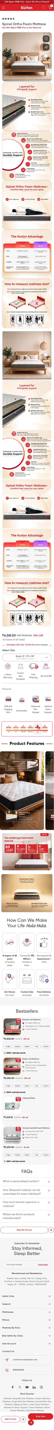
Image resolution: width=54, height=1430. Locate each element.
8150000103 (18, 1370)
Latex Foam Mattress (38, 1405)
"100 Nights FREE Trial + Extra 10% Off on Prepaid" (27, 2)
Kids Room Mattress (35, 1411)
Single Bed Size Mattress (23, 1402)
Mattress (7, 1399)
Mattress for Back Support (16, 1408)
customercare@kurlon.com (25, 1360)
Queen (27, 1046)
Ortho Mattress (36, 1408)
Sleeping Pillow (21, 1405)
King (36, 1046)
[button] (8, 19)
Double (17, 1046)
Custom (46, 1046)
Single (8, 1046)
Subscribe (43, 1265)
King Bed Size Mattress (23, 1399)
